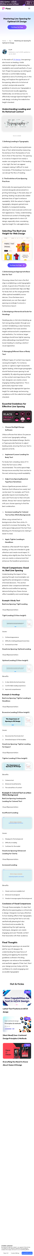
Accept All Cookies (27, 1253)
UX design (17, 60)
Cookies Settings (15, 1253)
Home (4, 41)
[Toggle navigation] (29, 8)
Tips (10, 41)
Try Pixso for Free (15, 265)
